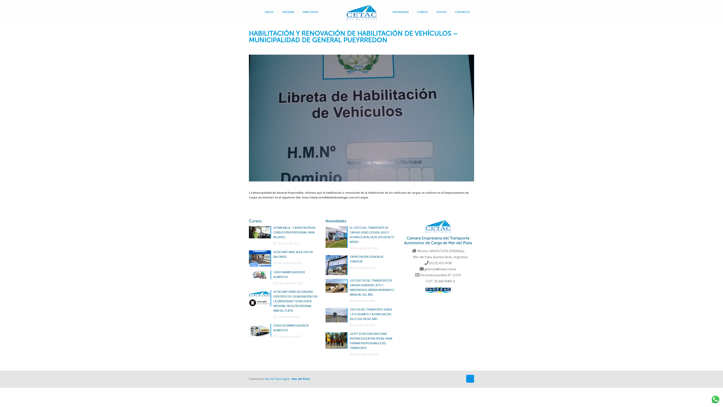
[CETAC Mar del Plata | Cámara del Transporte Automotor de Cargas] (361, 12)
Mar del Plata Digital (277, 379)
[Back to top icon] (470, 379)
